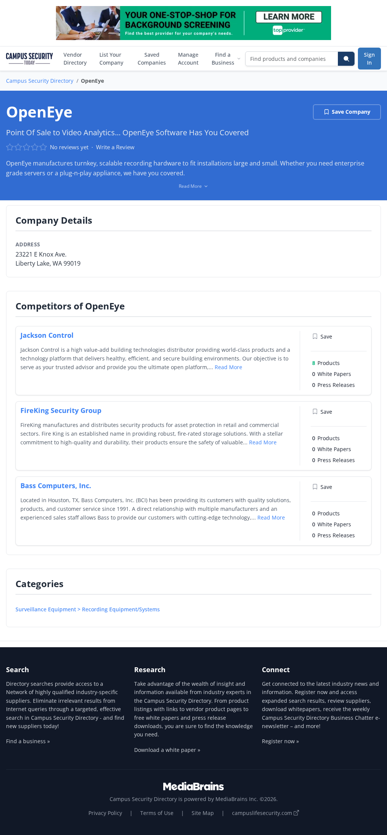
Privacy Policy (105, 812)
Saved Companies (152, 58)
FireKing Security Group (60, 410)
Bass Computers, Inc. (55, 485)
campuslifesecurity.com (263, 812)
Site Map (203, 812)
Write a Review (115, 147)
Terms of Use (156, 812)
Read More (228, 367)
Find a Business (223, 58)
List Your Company (111, 58)
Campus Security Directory (39, 80)
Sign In (369, 58)
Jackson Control (47, 335)
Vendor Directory (75, 58)
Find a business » (28, 741)
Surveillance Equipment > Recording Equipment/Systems (87, 609)
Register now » (280, 741)
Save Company (351, 111)
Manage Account (188, 58)
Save (326, 336)
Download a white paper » (167, 749)
